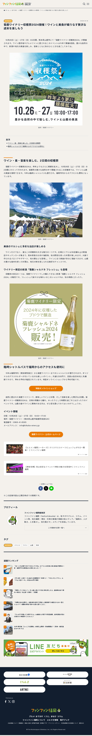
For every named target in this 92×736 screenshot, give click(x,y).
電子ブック (64, 720)
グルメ (32, 716)
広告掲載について (13, 723)
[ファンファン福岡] (13, 4)
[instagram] (13, 701)
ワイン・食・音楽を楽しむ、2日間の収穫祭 (24, 143)
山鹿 (31, 545)
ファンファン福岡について (34, 720)
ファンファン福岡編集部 (34, 513)
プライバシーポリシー (54, 723)
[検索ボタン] (84, 4)
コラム (60, 716)
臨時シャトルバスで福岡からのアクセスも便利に (26, 146)
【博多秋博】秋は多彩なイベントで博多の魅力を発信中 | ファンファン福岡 (55, 468)
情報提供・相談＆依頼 (25, 723)
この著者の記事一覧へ (56, 528)
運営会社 (81, 723)
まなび (53, 716)
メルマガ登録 (52, 720)
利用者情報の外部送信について (69, 723)
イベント (17, 545)
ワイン (25, 545)
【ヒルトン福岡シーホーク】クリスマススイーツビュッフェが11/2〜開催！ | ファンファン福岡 (55, 449)
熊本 (37, 545)
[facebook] (5, 701)
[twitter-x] (9, 701)
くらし (47, 716)
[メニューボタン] (88, 4)
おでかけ (8, 21)
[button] (40, 488)
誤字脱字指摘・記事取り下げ (39, 723)
